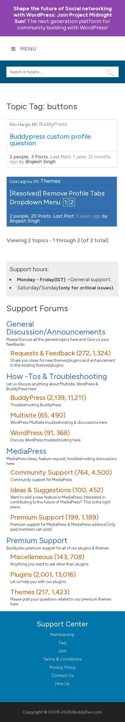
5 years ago (88, 216)
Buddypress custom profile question (50, 139)
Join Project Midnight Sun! (62, 15)
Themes (50, 181)
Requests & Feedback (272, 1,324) (60, 353)
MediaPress (26, 451)
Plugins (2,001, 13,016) (43, 574)
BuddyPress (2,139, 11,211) (48, 398)
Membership (62, 634)
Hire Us (62, 683)
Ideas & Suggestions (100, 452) (56, 490)
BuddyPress (53, 124)
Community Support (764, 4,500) (61, 472)
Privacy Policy (62, 667)
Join (62, 651)
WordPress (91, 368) (40, 433)
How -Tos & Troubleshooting (56, 376)
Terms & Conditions (62, 659)
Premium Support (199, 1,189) (54, 517)
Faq (62, 642)
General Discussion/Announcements (55, 328)
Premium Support (36, 540)
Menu (28, 48)
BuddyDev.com (87, 712)
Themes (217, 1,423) (39, 592)
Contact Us (62, 675)
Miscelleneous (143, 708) (47, 557)
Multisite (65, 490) (38, 415)
